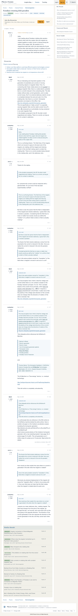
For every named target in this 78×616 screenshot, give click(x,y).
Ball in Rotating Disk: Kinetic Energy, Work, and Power (19, 593)
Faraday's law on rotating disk (12, 587)
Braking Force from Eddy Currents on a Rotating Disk (19, 568)
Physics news (7, 64)
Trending (44, 2)
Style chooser (7, 610)
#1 (50, 32)
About (59, 610)
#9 (50, 450)
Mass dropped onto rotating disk (20, 547)
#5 (50, 228)
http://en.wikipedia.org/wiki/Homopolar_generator (31, 103)
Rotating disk (7, 15)
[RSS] (74, 611)
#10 (50, 494)
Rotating (42, 13)
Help (71, 610)
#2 (50, 77)
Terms (63, 610)
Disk (31, 13)
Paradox (36, 13)
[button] (32, 2)
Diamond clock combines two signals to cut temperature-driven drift (25, 72)
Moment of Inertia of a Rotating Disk (14, 574)
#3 (50, 125)
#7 (50, 307)
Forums (37, 2)
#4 (50, 161)
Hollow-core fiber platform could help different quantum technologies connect (28, 67)
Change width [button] (17, 610)
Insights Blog (27, 2)
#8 (50, 396)
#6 (50, 268)
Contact (55, 610)
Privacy (67, 610)
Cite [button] (48, 55)
